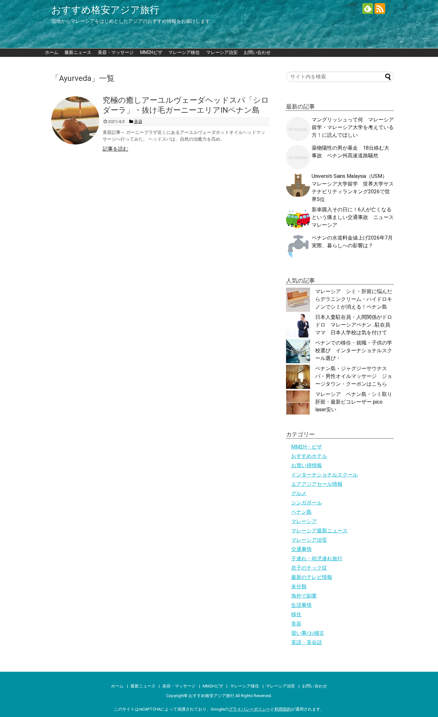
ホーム (51, 52)
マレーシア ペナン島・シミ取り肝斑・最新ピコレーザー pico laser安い (353, 402)
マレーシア (304, 521)
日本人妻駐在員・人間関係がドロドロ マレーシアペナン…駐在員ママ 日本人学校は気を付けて (353, 325)
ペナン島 (301, 512)
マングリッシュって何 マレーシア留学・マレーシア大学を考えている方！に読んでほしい (353, 127)
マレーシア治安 (222, 52)
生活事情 (301, 605)
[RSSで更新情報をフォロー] (380, 8)
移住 (296, 614)
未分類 (299, 586)
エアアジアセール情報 (316, 484)
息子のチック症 (309, 568)
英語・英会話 (306, 642)
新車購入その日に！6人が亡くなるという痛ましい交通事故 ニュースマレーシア (353, 217)
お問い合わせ (257, 52)
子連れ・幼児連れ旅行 (316, 558)
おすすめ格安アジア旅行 (105, 9)
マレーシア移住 (184, 52)
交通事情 (301, 549)
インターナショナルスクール (324, 475)
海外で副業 (304, 596)
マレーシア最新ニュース (319, 531)
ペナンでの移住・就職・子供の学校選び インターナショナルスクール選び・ (353, 350)
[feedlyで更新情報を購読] (367, 8)
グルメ (299, 493)
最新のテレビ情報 (311, 577)
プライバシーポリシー (249, 709)
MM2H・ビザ (306, 447)
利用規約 (282, 709)
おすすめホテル (309, 456)
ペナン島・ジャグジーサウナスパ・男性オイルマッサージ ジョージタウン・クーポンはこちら (353, 376)
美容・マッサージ (116, 52)
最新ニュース (77, 52)
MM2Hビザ (151, 52)
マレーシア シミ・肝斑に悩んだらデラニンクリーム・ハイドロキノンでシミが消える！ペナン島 (353, 299)
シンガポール (306, 503)
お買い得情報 (306, 465)
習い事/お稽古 (307, 633)
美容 (296, 624)
